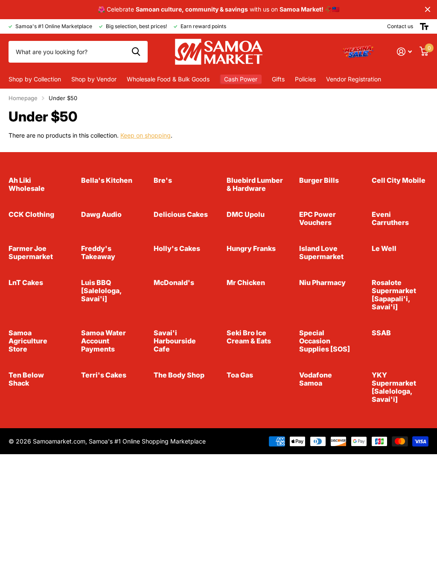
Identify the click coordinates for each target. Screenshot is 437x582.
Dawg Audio (101, 214)
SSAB (381, 332)
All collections (35, 79)
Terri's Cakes (103, 375)
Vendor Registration (353, 79)
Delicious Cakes (181, 214)
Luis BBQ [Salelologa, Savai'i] (101, 290)
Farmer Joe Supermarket (31, 252)
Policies (305, 79)
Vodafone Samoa (315, 379)
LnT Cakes (26, 282)
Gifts (278, 79)
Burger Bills (319, 180)
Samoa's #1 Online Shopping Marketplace (147, 441)
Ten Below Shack (26, 379)
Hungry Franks (251, 248)
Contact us (400, 26)
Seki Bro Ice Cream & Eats (249, 336)
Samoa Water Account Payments (103, 340)
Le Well (384, 248)
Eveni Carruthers (390, 218)
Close (427, 9)
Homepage (23, 98)
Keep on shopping (145, 135)
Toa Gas (240, 375)
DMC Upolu (246, 214)
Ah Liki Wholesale (27, 184)
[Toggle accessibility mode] (424, 26)
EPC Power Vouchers (317, 218)
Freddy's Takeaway (98, 252)
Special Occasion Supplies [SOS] (324, 340)
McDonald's (174, 282)
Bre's (163, 180)
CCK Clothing (31, 214)
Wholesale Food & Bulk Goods (168, 79)
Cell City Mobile (398, 180)
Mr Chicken (246, 282)
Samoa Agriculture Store (28, 340)
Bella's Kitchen (106, 180)
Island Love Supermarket (321, 252)
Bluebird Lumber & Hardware (255, 184)
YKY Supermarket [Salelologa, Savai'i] (394, 387)
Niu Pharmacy (322, 282)
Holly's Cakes (177, 248)
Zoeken (136, 51)
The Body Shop (179, 375)
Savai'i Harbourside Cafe (175, 340)
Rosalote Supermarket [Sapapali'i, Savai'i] (394, 294)
